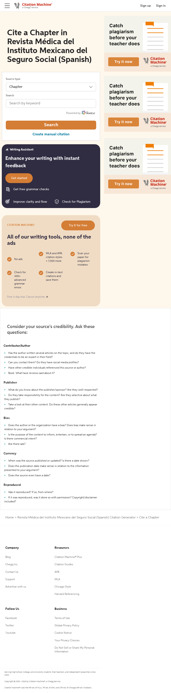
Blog (8, 557)
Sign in (161, 5)
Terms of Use (62, 618)
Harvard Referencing (67, 594)
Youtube (10, 633)
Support (10, 579)
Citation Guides (64, 564)
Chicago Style (63, 587)
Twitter (9, 625)
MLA (57, 579)
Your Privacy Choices (67, 640)
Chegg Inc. (11, 564)
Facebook (11, 618)
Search (10, 95)
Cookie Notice (63, 633)
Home (9, 517)
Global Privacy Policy (67, 625)
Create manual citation (51, 134)
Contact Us (11, 572)
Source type (13, 79)
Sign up (145, 5)
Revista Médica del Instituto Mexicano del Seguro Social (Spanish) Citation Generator (76, 517)
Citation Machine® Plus (68, 557)
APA (57, 572)
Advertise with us (15, 587)
